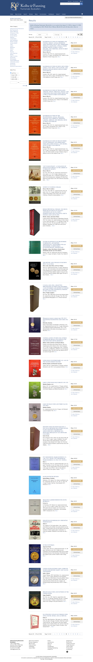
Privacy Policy (69, 648)
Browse (31, 14)
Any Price (15, 73)
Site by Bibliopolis (49, 659)
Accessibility (69, 649)
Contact (64, 14)
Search (25, 14)
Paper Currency (13, 56)
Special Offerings (14, 31)
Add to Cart (76, 46)
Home (11, 14)
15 (66, 37)
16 (68, 37)
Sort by (30, 34)
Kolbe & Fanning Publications (17, 28)
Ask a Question (74, 53)
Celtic (11, 44)
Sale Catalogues (14, 40)
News (36, 14)
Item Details (77, 49)
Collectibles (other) (14, 62)
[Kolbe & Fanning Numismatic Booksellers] (27, 6)
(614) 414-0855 (17, 646)
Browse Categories (33, 642)
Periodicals (12, 57)
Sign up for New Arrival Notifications (73, 17)
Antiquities (12, 63)
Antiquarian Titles (14, 33)
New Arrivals (18, 14)
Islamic (12, 49)
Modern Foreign (14, 41)
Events (49, 640)
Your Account (75, 1)
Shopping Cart (69, 640)
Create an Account (70, 643)
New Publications (14, 30)
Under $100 (15, 75)
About (57, 14)
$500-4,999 (15, 79)
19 (75, 37)
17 (70, 37)
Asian (11, 50)
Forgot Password (70, 645)
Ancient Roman (13, 36)
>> (80, 37)
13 (61, 37)
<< (54, 37)
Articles (49, 645)
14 (64, 37)
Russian (12, 51)
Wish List (69, 1)
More (59, 56)
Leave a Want (32, 648)
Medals (11, 54)
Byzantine (12, 47)
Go (25, 22)
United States (13, 38)
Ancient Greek (13, 34)
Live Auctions (43, 14)
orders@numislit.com (15, 649)
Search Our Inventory (34, 640)
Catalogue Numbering (53, 648)
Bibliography (13, 59)
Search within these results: (16, 20)
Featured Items (32, 645)
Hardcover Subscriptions (16, 66)
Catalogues (51, 14)
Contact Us (50, 649)
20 (77, 37)
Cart (82, 1)
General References (14, 60)
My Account (69, 642)
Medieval (12, 37)
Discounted (12, 65)
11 (57, 37)
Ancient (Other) (13, 43)
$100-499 (15, 77)
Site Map (42, 659)
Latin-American (13, 53)
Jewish (11, 46)
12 (59, 37)
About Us (50, 643)
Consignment (51, 646)
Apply (24, 85)
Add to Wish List (75, 51)
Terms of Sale (69, 646)
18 (73, 37)
